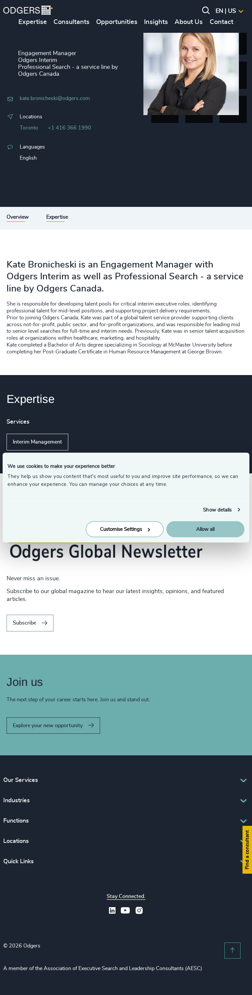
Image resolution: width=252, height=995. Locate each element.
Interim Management (37, 442)
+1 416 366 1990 (69, 127)
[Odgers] (27, 11)
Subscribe (24, 623)
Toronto (29, 127)
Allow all (205, 529)
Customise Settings (121, 529)
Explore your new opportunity (48, 725)
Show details (217, 509)
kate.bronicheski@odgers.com (55, 98)
